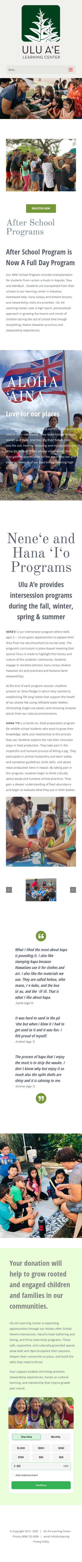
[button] (9, 890)
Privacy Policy (41, 1541)
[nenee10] (41, 889)
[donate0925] (41, 1396)
